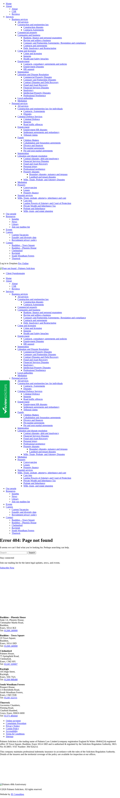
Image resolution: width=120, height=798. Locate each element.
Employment (23, 61)
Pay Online (23, 263)
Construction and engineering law (33, 24)
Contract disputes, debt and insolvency (41, 158)
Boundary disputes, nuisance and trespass (48, 174)
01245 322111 (10, 697)
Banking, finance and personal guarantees (42, 37)
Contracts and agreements (35, 45)
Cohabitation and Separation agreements (42, 143)
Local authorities (25, 98)
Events (9, 229)
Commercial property (27, 32)
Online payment (13, 720)
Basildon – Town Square (23, 245)
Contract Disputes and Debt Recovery (41, 82)
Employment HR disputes (35, 129)
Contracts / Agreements (34, 111)
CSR (14, 11)
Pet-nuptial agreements (33, 148)
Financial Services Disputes (36, 87)
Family (21, 137)
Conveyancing (30, 187)
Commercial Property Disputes (37, 77)
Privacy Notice (13, 726)
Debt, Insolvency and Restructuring (39, 48)
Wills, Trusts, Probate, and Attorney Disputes (44, 179)
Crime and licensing (27, 51)
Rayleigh (16, 253)
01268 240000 (11, 630)
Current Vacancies (20, 235)
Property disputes (31, 171)
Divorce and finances (33, 145)
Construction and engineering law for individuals (40, 108)
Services (10, 16)
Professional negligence (34, 169)
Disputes (27, 114)
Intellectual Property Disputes (37, 93)
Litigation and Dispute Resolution (33, 74)
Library (15, 224)
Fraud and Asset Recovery (35, 85)
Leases (26, 190)
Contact (9, 242)
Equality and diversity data (24, 237)
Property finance (31, 193)
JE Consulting (17, 794)
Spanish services (25, 195)
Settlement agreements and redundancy (41, 132)
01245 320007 (11, 664)
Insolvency (28, 90)
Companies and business (29, 35)
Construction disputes (33, 27)
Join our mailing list (21, 227)
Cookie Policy (12, 728)
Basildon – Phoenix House (24, 248)
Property (21, 185)
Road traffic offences (33, 124)
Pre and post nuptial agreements (38, 150)
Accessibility (12, 731)
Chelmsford (17, 250)
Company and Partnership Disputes (39, 80)
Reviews (16, 14)
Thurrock (16, 258)
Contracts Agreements (33, 30)
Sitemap (9, 736)
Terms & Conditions (15, 734)
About (9, 6)
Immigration (23, 72)
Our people (11, 214)
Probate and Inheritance (34, 208)
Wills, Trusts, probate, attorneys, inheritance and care (42, 198)
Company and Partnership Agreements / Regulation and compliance (54, 43)
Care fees (27, 200)
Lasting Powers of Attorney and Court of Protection (47, 203)
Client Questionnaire (15, 273)
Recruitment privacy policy (24, 240)
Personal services (20, 103)
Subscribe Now (7, 567)
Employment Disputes (33, 66)
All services (23, 22)
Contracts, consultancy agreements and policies (45, 64)
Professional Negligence (34, 95)
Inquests (27, 56)
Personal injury (30, 166)
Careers (9, 232)
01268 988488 (11, 679)
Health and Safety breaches (36, 59)
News (14, 221)
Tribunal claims (30, 135)
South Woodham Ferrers (23, 256)
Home (9, 3)
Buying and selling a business (37, 40)
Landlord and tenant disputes (42, 177)
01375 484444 (11, 716)
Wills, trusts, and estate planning (38, 211)
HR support (28, 69)
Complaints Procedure (16, 723)
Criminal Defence (31, 119)
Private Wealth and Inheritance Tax (39, 206)
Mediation (22, 101)
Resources (10, 216)
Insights (15, 219)
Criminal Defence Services (30, 116)
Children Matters (31, 140)
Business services (20, 19)
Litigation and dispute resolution (32, 156)
